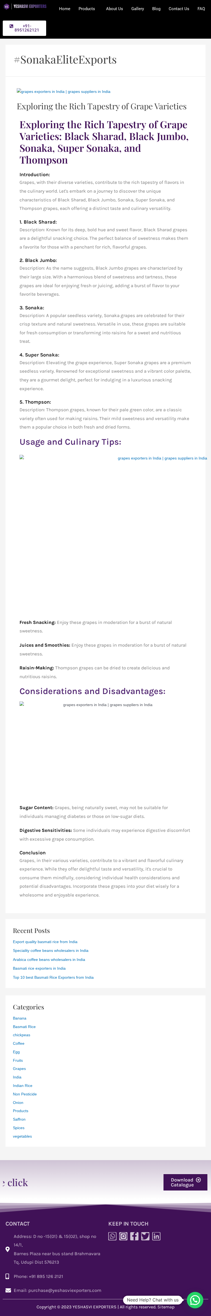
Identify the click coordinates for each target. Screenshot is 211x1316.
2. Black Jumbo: (38, 260)
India (17, 1077)
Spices (18, 1128)
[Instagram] (123, 1236)
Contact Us (179, 8)
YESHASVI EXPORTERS (94, 1306)
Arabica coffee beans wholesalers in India (49, 960)
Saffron (19, 1119)
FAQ (201, 8)
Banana (19, 1018)
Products (87, 8)
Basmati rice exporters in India (39, 968)
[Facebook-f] (134, 1236)
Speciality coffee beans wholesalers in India (50, 951)
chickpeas (21, 1035)
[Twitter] (145, 1236)
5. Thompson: (35, 402)
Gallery (137, 8)
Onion (18, 1103)
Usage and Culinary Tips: (70, 442)
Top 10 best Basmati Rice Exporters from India (53, 977)
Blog (156, 8)
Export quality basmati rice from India (45, 942)
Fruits (18, 1060)
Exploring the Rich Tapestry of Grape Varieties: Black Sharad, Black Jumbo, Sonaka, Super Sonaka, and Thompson (104, 142)
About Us (114, 8)
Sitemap (165, 1306)
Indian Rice (22, 1086)
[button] (24, 28)
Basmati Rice (24, 1027)
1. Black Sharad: (38, 222)
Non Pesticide (25, 1094)
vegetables (22, 1136)
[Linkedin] (156, 1236)
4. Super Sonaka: (39, 355)
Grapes (19, 1069)
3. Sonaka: (32, 308)
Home (64, 8)
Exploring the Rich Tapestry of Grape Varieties (102, 106)
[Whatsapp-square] (112, 1236)
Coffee (18, 1043)
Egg (16, 1052)
